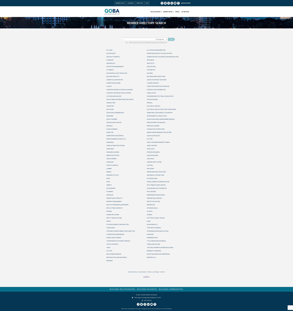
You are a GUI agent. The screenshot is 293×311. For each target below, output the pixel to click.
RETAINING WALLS (152, 208)
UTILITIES (109, 251)
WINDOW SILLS (151, 257)
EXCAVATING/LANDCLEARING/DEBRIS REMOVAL (161, 119)
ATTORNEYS (110, 70)
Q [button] (152, 42)
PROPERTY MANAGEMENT (114, 201)
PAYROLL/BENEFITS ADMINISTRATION (158, 182)
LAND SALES (150, 158)
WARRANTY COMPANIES (154, 251)
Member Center (167, 11)
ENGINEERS (109, 116)
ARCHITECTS (150, 63)
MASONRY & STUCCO (112, 175)
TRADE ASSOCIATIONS (153, 244)
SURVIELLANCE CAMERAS (113, 237)
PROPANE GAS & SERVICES (154, 198)
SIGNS (148, 221)
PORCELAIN (109, 195)
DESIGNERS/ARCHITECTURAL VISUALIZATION (160, 96)
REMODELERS (151, 205)
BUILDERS (150, 73)
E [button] (135, 42)
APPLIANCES (150, 60)
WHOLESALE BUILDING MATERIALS (116, 257)
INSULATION (150, 149)
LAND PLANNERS (111, 158)
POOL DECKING (151, 191)
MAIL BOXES (150, 168)
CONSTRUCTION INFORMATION (156, 89)
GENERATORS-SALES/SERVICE (115, 135)
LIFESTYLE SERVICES (112, 165)
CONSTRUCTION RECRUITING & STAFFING (118, 93)
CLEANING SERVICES (153, 83)
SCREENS (149, 214)
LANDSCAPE (109, 162)
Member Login (120, 3)
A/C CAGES (109, 50)
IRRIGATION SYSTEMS (112, 155)
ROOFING (109, 211)
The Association (155, 11)
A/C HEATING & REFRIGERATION (156, 50)
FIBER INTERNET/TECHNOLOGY (156, 122)
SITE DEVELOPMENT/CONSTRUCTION (117, 224)
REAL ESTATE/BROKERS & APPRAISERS (117, 205)
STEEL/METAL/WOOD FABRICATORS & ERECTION (120, 231)
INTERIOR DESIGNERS (153, 152)
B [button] (130, 42)
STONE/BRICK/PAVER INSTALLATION (157, 231)
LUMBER (108, 168)
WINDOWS (109, 260)
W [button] (161, 42)
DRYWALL (150, 103)
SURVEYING (150, 234)
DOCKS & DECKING (152, 99)
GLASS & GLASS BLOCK (153, 135)
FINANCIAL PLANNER (153, 126)
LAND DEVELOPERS (152, 155)
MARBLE (108, 172)
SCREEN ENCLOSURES (112, 214)
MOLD (108, 178)
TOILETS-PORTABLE (112, 244)
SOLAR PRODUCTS (152, 224)
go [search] (172, 39)
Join (147, 3)
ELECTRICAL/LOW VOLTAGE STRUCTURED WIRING (161, 109)
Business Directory (132, 272)
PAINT (108, 182)
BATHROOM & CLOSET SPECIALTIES (116, 73)
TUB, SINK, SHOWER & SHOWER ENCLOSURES (160, 247)
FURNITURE (109, 132)
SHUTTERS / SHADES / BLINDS (156, 218)
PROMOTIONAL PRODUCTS (114, 198)
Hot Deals (149, 272)
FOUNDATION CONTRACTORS (155, 129)
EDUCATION (110, 109)
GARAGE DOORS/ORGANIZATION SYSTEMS (159, 132)
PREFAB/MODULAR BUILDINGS (156, 195)
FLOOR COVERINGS (111, 129)
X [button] (163, 42)
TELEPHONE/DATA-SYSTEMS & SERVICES (118, 241)
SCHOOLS (149, 211)
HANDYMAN (110, 142)
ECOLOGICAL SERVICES (153, 106)
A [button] (129, 42)
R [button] (154, 42)
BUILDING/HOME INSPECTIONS (156, 76)
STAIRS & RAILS (110, 228)
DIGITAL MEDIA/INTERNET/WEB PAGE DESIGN (119, 99)
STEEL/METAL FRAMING (154, 228)
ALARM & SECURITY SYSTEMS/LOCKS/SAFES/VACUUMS (162, 57)
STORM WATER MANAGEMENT (115, 234)
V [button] (160, 42)
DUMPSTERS (110, 106)
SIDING (108, 221)
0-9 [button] (126, 42)
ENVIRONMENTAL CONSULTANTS (157, 116)
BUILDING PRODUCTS (112, 76)
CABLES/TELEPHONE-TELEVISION (156, 80)
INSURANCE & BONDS (112, 152)
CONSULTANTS (151, 93)
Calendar (130, 3)
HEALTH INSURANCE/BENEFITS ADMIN (158, 142)
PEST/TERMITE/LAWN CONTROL (156, 185)
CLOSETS (109, 86)
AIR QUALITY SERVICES (113, 57)
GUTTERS (149, 139)
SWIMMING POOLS (152, 237)
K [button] (143, 42)
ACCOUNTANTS (111, 53)
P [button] (151, 42)
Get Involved (185, 11)
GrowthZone (158, 308)
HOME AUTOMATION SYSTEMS (115, 145)
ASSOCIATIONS (151, 66)
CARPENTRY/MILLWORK (113, 83)
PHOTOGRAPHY (111, 188)
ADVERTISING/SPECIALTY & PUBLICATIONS (159, 53)
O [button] (149, 42)
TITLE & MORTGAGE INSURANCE (156, 241)
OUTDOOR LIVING (152, 178)
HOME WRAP (110, 149)
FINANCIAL (109, 126)
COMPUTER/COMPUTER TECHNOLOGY (158, 86)
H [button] (139, 42)
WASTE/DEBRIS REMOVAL (113, 254)
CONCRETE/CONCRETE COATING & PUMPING (119, 89)
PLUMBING (109, 191)
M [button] (146, 42)
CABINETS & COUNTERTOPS (114, 80)
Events (177, 11)
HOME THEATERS (152, 145)
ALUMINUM (109, 60)
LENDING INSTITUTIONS (154, 162)
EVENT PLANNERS (111, 119)
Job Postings (156, 272)
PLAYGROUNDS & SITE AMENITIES (157, 188)
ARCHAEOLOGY (110, 63)
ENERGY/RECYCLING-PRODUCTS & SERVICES (159, 112)
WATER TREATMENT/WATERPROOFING (158, 254)
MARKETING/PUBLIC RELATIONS (156, 172)
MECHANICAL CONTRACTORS (155, 175)
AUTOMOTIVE (151, 70)
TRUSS (108, 247)
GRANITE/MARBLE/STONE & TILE (116, 139)
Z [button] (166, 42)
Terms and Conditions (167, 308)
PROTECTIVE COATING (153, 201)
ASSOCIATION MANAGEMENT (115, 66)
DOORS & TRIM (110, 103)
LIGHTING (150, 165)
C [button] (132, 42)
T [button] (157, 42)
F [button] (136, 42)
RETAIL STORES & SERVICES (114, 208)
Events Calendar (142, 272)
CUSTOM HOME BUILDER (113, 96)
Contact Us (162, 272)
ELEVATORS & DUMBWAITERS (115, 112)
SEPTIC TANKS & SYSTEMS (114, 218)
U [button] (158, 42)
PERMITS (109, 185)
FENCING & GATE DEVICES (113, 122)
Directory (139, 3)
